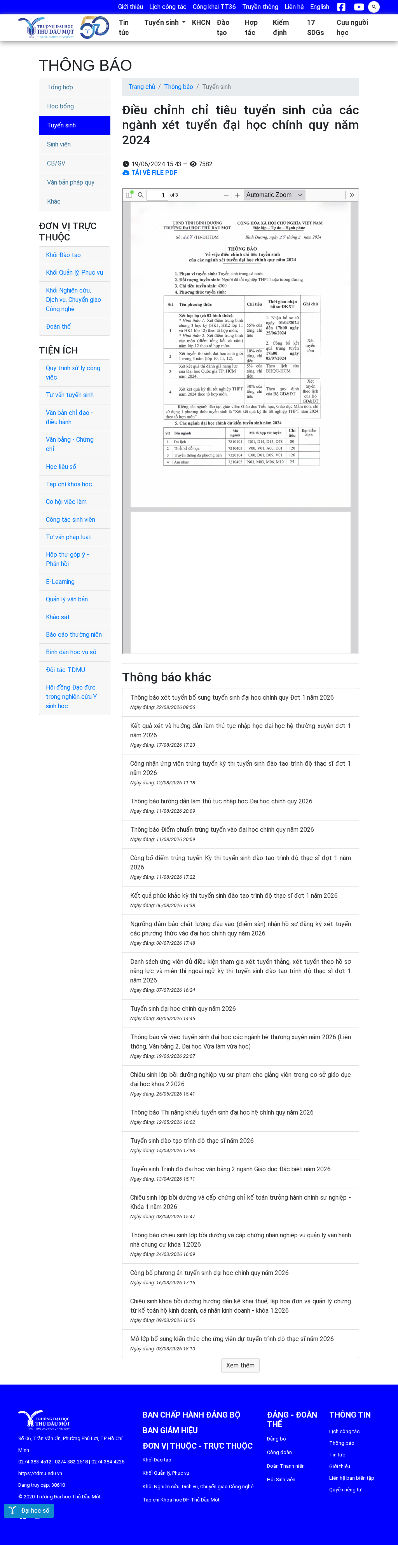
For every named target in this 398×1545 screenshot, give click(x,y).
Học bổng (60, 106)
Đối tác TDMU (65, 670)
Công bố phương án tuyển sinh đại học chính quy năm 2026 (209, 1277)
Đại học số (32, 1510)
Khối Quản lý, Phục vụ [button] (166, 1473)
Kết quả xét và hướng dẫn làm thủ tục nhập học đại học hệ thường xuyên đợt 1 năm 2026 (240, 735)
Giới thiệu (339, 1466)
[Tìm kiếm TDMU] (374, 6)
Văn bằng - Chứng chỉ (70, 444)
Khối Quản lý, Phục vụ (74, 272)
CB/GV (56, 163)
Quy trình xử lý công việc (73, 372)
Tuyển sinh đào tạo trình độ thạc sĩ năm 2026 (192, 1145)
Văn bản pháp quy (70, 182)
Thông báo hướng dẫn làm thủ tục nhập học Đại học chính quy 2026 (221, 806)
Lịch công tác (344, 1431)
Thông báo (178, 87)
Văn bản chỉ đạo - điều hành (69, 417)
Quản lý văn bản (67, 599)
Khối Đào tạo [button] (157, 1460)
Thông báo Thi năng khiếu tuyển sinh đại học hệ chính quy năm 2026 (222, 1117)
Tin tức (124, 28)
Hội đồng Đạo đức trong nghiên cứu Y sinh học (71, 697)
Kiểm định (281, 28)
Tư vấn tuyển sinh (70, 395)
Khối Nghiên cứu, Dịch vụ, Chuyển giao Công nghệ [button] (198, 1486)
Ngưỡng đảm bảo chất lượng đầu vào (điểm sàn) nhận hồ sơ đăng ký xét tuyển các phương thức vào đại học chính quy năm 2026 (240, 933)
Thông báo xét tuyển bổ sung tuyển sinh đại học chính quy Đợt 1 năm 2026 (232, 702)
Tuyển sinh (61, 125)
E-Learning (60, 581)
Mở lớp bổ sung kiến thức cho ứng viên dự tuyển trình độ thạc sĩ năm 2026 (232, 1343)
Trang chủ (141, 87)
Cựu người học (352, 28)
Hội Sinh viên (281, 1479)
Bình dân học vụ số (71, 652)
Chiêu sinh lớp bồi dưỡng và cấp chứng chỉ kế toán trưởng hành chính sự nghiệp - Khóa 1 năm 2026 (240, 1206)
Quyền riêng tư (345, 1490)
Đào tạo (223, 28)
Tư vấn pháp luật (68, 537)
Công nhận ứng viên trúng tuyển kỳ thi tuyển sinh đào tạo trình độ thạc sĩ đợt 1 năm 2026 (240, 773)
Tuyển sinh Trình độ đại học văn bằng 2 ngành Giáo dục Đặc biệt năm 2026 (230, 1173)
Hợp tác (251, 28)
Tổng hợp (60, 87)
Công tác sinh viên (70, 519)
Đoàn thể (58, 326)
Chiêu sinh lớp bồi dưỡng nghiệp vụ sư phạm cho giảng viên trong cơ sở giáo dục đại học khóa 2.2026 (240, 1084)
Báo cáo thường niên (74, 634)
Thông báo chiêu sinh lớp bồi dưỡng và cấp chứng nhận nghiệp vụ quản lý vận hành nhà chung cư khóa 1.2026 (240, 1244)
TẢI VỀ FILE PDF (153, 172)
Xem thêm (240, 1365)
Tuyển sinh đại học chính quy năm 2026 (183, 1013)
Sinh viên (59, 144)
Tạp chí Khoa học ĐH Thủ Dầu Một (181, 1500)
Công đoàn (279, 1452)
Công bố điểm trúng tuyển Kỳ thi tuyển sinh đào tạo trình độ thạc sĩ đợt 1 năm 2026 (240, 867)
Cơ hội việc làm (66, 501)
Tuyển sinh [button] (162, 22)
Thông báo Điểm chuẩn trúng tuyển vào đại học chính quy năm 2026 (222, 834)
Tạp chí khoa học (69, 484)
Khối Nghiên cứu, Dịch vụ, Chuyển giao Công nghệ (73, 300)
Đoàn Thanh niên (286, 1466)
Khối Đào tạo (63, 255)
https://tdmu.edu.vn (40, 1473)
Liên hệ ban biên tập (351, 1478)
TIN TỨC (337, 1455)
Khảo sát (58, 617)
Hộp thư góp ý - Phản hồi (67, 559)
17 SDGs (315, 28)
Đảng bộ (276, 1439)
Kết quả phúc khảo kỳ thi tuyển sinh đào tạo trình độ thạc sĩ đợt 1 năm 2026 (234, 900)
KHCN (201, 22)
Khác (54, 201)
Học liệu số (61, 466)
